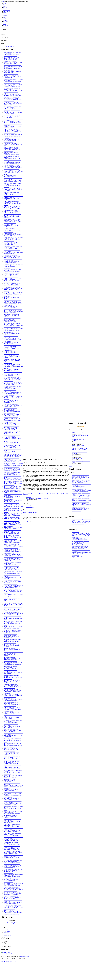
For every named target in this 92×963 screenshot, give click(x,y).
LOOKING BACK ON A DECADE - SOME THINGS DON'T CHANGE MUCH (12, 476)
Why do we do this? (8, 882)
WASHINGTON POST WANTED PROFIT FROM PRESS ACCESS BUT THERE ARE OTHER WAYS (13, 852)
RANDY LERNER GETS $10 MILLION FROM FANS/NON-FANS (13, 690)
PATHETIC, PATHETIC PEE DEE (12, 609)
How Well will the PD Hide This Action (13, 396)
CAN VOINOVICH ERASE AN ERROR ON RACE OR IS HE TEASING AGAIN (11, 141)
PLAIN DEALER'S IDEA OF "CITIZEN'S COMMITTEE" (11, 660)
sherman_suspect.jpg (77, 556)
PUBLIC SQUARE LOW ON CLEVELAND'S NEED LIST (11, 685)
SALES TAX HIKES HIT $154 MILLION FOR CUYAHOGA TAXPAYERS (11, 724)
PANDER (6, 600)
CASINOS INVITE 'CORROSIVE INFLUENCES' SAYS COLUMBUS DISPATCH (12, 160)
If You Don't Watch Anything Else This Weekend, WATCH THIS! (12, 406)
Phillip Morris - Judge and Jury (11, 650)
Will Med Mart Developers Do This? (12, 892)
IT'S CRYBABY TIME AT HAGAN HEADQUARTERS (12, 421)
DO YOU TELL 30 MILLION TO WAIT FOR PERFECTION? (13, 253)
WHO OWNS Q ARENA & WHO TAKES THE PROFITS (12, 880)
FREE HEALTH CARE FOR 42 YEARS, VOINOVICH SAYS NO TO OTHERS (13, 315)
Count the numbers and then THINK (12, 208)
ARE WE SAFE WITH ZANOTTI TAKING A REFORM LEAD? (12, 97)
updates (5, 15)
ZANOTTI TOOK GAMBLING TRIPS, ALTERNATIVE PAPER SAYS (13, 913)
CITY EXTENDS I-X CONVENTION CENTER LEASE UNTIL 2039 (13, 168)
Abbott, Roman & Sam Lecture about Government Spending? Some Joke (12, 82)
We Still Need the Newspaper (10, 861)
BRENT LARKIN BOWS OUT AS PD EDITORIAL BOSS (13, 124)
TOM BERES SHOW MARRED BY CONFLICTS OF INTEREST (12, 799)
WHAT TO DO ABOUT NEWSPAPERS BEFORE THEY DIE (13, 868)
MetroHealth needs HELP (78, 443)
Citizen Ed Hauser (24, 956)
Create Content (7, 930)
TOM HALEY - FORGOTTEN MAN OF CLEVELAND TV (12, 801)
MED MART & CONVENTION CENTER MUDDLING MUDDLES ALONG (12, 504)
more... (8, 931)
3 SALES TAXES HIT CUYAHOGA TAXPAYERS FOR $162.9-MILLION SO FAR (13, 66)
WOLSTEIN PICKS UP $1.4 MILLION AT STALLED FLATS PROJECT (13, 905)
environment (6, 22)
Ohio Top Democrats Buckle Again (12, 580)
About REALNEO (76, 511)
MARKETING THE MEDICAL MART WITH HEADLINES (13, 484)
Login (27, 499)
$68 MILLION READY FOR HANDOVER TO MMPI (10, 60)
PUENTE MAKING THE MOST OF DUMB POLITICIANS (12, 687)
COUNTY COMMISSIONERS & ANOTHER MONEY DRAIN (12, 212)
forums (5, 8)
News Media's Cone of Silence (11, 548)
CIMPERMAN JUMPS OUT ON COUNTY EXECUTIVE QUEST (12, 164)
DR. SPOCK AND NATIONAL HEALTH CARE (11, 275)
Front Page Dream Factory (10, 320)
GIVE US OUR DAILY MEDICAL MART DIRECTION (12, 331)
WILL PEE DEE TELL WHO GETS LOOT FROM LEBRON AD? (12, 898)
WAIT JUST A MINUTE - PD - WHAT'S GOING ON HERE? (13, 837)
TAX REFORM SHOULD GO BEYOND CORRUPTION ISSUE (12, 768)
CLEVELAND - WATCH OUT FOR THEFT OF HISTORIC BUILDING (12, 181)
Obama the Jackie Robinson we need (12, 573)
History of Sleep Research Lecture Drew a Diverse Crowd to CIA (81, 553)
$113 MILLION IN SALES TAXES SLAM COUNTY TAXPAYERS (12, 58)
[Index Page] (2, 1)
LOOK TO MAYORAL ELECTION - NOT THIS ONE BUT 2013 (13, 473)
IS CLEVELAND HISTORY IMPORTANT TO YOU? (10, 408)
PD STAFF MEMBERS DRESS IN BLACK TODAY (12, 637)
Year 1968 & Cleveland (9, 910)
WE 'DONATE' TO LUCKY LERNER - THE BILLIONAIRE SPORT (13, 855)
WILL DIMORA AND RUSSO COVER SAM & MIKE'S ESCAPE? (13, 890)
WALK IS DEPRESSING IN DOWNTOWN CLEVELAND (11, 840)
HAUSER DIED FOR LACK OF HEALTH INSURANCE (11, 354)
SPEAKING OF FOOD (9, 751)
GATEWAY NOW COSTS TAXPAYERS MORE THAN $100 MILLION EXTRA (12, 323)
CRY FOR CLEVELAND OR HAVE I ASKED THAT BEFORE (13, 222)
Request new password (9, 46)
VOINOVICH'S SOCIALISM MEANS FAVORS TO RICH (13, 834)
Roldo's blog (29, 497)
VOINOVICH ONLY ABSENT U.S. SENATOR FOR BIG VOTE (12, 831)
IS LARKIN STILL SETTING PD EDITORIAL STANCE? (12, 412)
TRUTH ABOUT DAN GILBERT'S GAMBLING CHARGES (12, 804)
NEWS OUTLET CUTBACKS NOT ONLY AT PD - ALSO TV (12, 550)
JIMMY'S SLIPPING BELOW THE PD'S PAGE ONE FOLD (12, 443)
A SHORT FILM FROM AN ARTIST (12, 76)
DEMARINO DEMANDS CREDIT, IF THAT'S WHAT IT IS (13, 240)
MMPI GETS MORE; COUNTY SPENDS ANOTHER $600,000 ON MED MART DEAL (12, 525)
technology (5, 25)
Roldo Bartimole (8, 953)
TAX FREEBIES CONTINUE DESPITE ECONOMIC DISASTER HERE (12, 765)
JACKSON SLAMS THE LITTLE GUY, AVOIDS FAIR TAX (12, 435)
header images (6, 10)
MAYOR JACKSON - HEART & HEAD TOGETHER (12, 497)
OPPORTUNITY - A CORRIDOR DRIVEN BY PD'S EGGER (12, 587)
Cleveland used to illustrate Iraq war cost (13, 194)
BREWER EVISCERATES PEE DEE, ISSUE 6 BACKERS (13, 127)
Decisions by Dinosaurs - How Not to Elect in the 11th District (12, 235)
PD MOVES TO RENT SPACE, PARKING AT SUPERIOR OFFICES (12, 629)
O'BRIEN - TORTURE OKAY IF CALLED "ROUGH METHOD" (11, 565)
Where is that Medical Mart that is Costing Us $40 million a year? (13, 875)
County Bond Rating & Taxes (10, 210)
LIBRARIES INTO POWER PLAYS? (13, 468)
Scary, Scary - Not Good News (11, 729)
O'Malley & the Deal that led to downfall (13, 569)
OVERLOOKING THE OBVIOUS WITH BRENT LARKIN (12, 598)
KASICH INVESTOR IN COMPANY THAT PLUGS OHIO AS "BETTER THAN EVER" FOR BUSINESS (13, 455)
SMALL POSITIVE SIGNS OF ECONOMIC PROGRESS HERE (12, 749)
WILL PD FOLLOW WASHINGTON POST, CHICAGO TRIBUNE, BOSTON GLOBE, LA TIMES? (13, 895)
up (49, 493)
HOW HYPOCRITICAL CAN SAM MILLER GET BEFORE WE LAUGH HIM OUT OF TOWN (13, 383)
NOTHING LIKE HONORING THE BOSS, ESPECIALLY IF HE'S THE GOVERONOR (12, 559)
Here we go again (8, 363)
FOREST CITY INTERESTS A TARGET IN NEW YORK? (11, 307)
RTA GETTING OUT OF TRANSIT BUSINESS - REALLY (12, 713)
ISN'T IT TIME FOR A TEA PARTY (12, 414)
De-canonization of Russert (10, 233)
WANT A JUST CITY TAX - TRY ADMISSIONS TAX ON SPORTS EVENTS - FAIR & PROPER (12, 846)
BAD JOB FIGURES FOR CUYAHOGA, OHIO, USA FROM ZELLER (12, 110)
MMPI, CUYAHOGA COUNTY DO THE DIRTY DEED (12, 530)
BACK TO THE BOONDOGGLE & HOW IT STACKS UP (12, 106)
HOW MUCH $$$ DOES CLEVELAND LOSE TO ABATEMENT (10, 390)
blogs (4, 4)
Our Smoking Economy (9, 596)
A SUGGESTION (8, 77)
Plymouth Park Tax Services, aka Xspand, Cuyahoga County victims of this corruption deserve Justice (80, 508)
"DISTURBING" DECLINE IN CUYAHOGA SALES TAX (11, 55)
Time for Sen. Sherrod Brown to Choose (13, 792)
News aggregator (7, 935)
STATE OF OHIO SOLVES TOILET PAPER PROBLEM (12, 756)
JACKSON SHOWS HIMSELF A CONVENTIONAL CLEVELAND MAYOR (12, 432)
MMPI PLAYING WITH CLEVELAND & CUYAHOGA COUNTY (13, 528)
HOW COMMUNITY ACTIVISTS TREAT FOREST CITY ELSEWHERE (13, 378)
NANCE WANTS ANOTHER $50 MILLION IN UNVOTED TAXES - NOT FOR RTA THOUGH (12, 544)
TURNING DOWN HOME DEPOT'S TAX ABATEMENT (13, 812)
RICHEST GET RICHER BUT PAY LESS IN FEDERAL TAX (12, 705)
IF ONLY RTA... (7, 402)
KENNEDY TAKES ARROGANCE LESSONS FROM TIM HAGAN (12, 461)
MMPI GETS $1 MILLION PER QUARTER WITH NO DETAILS (12, 521)
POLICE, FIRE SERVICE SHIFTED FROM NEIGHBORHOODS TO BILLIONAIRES (12, 666)
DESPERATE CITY (8, 244)
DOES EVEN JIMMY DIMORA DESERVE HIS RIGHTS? (11, 262)
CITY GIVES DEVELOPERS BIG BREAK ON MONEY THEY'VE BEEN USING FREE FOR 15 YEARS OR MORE (13, 172)
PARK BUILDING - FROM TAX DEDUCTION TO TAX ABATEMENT (13, 602)
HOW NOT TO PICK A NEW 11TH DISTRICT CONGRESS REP (12, 393)
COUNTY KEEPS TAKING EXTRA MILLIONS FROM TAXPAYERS (12, 214)
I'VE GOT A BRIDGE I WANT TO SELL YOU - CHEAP (12, 401)
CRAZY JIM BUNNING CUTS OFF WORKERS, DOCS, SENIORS (12, 220)
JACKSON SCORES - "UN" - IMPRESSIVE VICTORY (11, 429)
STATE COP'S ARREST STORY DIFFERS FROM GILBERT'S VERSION (11, 753)
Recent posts (6, 932)
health (4, 24)
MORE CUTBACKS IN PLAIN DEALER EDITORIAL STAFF (11, 533)
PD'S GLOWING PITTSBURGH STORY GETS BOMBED (11, 642)
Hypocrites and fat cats (30, 512)
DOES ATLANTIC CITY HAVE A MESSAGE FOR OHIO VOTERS (12, 257)
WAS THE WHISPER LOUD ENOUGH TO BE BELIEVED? (11, 849)
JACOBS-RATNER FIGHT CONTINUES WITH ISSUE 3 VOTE (12, 438)
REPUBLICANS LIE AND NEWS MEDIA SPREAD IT (12, 703)
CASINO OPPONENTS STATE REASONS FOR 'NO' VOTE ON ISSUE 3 (12, 156)
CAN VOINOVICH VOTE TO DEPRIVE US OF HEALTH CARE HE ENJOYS (13, 145)
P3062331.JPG (75, 532)
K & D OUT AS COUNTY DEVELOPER (10, 452)
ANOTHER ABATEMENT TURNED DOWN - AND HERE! (13, 85)
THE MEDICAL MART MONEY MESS (13, 785)
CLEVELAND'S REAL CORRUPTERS (13, 196)
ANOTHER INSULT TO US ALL (12, 86)
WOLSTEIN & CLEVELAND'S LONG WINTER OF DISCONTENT (13, 903)
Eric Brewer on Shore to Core (79, 432)
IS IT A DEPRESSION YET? (10, 410)
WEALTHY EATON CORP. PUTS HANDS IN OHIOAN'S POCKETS (12, 864)
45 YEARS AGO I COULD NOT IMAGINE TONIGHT (11, 69)
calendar (5, 7)
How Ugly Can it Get (9, 395)
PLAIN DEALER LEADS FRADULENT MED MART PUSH (12, 658)
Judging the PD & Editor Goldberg (12, 447)
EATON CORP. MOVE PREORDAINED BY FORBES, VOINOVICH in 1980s (11, 281)
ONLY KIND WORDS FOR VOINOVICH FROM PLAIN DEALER (13, 584)
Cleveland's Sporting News (10, 197)
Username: (4, 40)
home (4, 17)
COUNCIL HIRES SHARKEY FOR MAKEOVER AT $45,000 (12, 207)
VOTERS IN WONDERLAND (11, 835)
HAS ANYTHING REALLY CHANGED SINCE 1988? (10, 352)
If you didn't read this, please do (11, 404)
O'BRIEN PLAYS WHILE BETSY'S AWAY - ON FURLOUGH (12, 568)
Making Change (29, 507)
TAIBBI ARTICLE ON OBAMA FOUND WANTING (11, 762)
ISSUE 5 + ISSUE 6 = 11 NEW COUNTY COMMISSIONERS (11, 416)
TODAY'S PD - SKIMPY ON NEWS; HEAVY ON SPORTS (13, 796)
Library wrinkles (76, 456)
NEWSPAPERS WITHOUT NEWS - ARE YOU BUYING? (12, 552)
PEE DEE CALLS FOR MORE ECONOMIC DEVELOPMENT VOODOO (11, 645)
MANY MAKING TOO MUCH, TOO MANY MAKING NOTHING (13, 482)
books (4, 6)
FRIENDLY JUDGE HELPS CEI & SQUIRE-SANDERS (12, 318)
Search (5, 933)
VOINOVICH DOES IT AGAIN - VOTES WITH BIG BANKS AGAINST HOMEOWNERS (13, 828)
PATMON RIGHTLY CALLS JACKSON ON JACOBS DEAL (11, 611)
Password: (3, 42)
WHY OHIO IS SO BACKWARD (12, 885)
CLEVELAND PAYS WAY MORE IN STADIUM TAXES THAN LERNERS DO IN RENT (13, 189)
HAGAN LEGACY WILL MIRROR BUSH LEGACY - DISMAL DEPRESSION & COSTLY (12, 346)
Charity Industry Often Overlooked (12, 162)
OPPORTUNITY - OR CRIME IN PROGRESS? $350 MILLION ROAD (13, 589)
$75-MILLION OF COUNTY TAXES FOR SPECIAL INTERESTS (13, 63)
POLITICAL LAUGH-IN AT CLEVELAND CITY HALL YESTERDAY (10, 670)
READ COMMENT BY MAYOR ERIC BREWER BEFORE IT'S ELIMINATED (13, 695)
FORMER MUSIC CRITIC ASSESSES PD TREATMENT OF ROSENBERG (13, 309)
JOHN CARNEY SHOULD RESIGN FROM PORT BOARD (12, 446)
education (5, 21)
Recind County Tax (8, 698)
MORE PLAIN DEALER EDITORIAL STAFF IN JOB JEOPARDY (13, 538)
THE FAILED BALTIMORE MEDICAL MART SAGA (10, 778)
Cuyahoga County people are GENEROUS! (10, 229)
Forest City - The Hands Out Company (12, 302)
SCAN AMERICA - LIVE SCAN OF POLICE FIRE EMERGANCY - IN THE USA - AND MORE (81, 481)
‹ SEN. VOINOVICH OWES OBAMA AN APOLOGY (36, 493)
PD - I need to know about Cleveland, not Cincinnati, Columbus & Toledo (13, 614)
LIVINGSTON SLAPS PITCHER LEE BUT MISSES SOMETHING (13, 470)
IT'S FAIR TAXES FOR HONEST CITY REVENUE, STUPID (12, 424)
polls (4, 12)
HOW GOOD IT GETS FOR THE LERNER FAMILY (12, 380)
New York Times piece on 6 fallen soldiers (13, 546)
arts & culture (6, 18)
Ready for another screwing (10, 697)
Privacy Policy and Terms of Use (8, 961)
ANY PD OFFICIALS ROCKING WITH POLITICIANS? (12, 88)
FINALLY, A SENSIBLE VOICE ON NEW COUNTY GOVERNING (12, 300)
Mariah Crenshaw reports (78, 445)
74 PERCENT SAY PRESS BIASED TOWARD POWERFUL (12, 72)
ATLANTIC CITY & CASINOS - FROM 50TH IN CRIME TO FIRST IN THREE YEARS (13, 103)
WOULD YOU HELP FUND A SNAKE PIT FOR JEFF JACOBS (13, 908)
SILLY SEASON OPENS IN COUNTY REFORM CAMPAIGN (13, 746)
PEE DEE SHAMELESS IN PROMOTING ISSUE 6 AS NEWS (12, 649)
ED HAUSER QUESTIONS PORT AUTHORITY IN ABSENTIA (12, 284)
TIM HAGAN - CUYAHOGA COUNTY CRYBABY (11, 790)
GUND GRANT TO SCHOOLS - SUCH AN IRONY (12, 343)
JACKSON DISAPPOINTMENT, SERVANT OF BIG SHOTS (12, 426)
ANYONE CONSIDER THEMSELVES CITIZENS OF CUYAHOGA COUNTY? (13, 92)
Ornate (73, 557)
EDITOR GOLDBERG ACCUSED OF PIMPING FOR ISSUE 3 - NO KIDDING (13, 290)
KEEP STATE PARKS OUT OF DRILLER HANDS (11, 458)
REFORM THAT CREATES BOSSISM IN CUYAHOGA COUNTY (13, 700)
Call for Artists (75, 555)
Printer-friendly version (43, 498)
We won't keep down (77, 543)
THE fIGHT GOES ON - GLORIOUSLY (9, 781)
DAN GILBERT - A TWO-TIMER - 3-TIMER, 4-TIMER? (13, 231)
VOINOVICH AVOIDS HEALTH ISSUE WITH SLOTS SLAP (12, 825)
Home (2, 953)
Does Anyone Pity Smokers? (10, 255)
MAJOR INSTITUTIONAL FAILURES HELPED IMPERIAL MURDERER (13, 479)
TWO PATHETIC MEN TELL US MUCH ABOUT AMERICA (12, 814)
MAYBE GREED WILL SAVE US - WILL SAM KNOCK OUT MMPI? (12, 489)
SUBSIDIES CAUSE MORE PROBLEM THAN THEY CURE (12, 759)
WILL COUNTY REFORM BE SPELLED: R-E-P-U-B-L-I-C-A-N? (12, 887)
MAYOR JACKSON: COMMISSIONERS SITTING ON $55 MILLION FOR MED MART (13, 500)
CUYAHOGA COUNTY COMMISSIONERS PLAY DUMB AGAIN (12, 225)
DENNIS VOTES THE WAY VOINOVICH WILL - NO (11, 243)
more (70, 466)
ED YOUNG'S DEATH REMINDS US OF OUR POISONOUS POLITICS (13, 286)
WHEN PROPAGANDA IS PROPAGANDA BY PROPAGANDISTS (10, 872)
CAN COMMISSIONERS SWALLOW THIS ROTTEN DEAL (13, 132)
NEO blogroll (6, 11)
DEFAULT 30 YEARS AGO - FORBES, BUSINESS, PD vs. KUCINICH (13, 238)
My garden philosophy (77, 458)
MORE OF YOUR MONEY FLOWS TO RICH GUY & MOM (12, 536)
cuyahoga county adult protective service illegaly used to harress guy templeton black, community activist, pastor (81, 502)
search (4, 13)
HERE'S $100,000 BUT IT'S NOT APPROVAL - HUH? (12, 365)
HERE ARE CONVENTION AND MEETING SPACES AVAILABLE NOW (12, 360)
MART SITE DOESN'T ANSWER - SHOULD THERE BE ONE (12, 487)
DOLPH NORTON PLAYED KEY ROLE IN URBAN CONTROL (12, 272)
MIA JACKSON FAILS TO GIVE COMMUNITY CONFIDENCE (12, 516)
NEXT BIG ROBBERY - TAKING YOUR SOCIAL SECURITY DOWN (12, 555)
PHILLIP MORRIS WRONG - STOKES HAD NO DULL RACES (13, 652)
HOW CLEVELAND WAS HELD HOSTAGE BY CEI (12, 375)
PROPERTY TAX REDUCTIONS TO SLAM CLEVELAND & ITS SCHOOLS (13, 681)
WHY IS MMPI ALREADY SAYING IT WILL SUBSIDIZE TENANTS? (13, 884)
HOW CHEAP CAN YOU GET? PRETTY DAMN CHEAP (11, 370)
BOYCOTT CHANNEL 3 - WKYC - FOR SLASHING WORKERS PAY (12, 122)
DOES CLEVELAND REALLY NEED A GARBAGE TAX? (13, 259)
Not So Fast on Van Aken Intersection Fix (13, 557)
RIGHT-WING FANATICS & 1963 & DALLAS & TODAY (12, 708)
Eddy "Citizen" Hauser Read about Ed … (12, 923)
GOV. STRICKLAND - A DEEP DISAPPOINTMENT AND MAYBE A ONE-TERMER (13, 340)
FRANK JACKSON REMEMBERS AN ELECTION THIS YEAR (13, 312)
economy (5, 20)
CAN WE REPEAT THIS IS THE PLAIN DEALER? (12, 150)
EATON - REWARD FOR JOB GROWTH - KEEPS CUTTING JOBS (13, 277)
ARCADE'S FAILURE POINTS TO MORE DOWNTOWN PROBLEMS (12, 95)
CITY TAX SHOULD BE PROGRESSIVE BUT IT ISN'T (11, 176)
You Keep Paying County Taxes (11, 911)
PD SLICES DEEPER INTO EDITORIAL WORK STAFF (10, 634)
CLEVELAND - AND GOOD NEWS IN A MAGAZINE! (13, 178)
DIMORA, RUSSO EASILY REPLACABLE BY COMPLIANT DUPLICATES (12, 250)
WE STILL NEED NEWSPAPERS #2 (13, 860)
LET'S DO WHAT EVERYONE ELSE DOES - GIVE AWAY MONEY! (13, 466)
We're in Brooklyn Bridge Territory (12, 862)
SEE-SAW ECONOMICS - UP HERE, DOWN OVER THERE (13, 731)
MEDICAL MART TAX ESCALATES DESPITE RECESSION (13, 514)
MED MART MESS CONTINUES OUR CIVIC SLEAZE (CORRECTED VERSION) (13, 508)
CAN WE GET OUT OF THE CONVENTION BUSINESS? (11, 148)
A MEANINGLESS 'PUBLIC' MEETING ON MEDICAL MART (12, 74)
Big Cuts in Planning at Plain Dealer (12, 115)
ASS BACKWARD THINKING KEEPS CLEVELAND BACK (13, 100)
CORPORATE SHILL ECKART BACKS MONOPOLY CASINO (11, 202)
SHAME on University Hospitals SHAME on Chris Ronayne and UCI (80, 449)
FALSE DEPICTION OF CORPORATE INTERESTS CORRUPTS (13, 293)
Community (28, 505)
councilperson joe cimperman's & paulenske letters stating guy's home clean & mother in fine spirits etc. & (81, 488)
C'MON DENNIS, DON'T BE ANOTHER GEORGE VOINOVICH (12, 130)
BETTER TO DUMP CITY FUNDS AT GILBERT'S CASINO (13, 113)
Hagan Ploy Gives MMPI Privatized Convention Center (12, 349)
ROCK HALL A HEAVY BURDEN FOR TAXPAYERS (12, 710)
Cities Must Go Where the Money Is (12, 166)
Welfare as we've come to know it (11, 866)
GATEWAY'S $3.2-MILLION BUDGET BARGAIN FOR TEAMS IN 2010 (13, 326)
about (4, 3)
